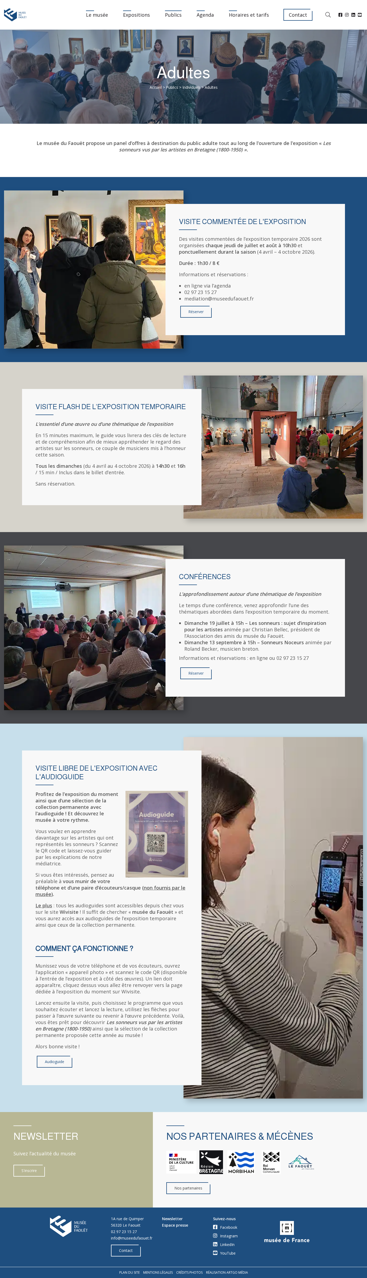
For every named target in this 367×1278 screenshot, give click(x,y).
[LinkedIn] (353, 15)
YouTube (227, 1253)
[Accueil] (15, 15)
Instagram (228, 1235)
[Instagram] (347, 15)
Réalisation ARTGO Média (227, 1272)
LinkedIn (227, 1244)
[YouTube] (360, 15)
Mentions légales (158, 1272)
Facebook (228, 1227)
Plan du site (129, 1272)
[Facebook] (340, 15)
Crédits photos (189, 1272)
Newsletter (172, 1218)
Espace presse (175, 1225)
